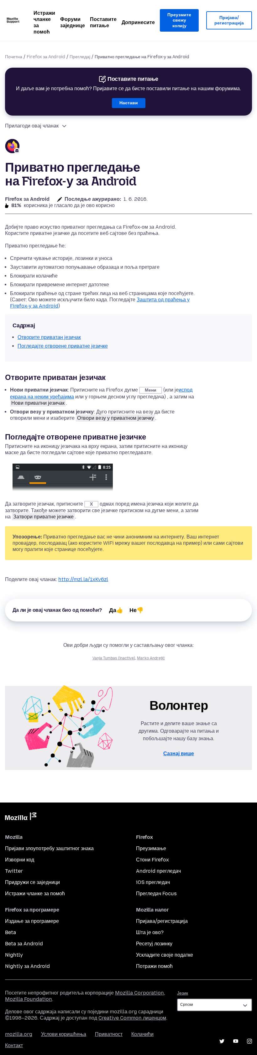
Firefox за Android (46, 57)
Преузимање (151, 848)
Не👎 (136, 610)
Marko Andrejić (151, 658)
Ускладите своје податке (164, 955)
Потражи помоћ (154, 966)
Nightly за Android (27, 966)
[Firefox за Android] (12, 147)
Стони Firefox (152, 860)
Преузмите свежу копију (179, 20)
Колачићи (142, 1034)
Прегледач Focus (156, 893)
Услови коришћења (63, 1034)
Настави (128, 103)
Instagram (249, 1041)
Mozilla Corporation (139, 993)
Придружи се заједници (32, 882)
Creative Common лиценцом (132, 1018)
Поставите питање (103, 22)
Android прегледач (158, 871)
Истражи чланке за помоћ (44, 22)
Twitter (14, 871)
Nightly (14, 955)
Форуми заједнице (72, 22)
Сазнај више (178, 753)
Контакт (14, 1045)
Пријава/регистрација (229, 20)
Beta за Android (24, 944)
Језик (182, 993)
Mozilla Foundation (28, 999)
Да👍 (116, 610)
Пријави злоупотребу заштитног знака (49, 848)
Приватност (109, 1034)
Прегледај (80, 57)
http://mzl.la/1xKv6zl (83, 579)
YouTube (235, 1041)
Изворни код (19, 860)
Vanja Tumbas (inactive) (113, 658)
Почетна (13, 57)
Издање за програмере (32, 921)
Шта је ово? (150, 932)
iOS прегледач (153, 882)
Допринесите (138, 22)
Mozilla (20, 818)
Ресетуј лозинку (154, 944)
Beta (10, 932)
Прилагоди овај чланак (32, 125)
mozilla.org (18, 1034)
